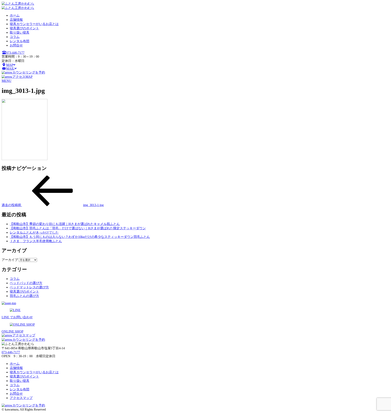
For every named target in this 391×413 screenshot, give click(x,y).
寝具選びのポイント (24, 28)
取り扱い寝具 (19, 32)
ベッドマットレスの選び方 (29, 287)
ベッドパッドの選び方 (26, 283)
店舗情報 (16, 19)
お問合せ (16, 45)
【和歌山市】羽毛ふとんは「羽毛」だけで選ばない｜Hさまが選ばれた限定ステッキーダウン (78, 228)
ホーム (15, 15)
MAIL (10, 68)
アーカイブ (10, 259)
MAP (9, 65)
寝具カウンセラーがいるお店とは (34, 24)
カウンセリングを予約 (28, 72)
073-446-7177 (15, 52)
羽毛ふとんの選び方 (24, 296)
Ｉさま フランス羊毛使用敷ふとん (36, 241)
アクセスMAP (22, 76)
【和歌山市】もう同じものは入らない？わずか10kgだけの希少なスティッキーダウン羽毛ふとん (80, 236)
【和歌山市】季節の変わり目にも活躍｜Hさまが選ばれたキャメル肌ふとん (65, 224)
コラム (15, 36)
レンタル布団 (19, 41)
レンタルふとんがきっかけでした (34, 232)
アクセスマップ (23, 335)
